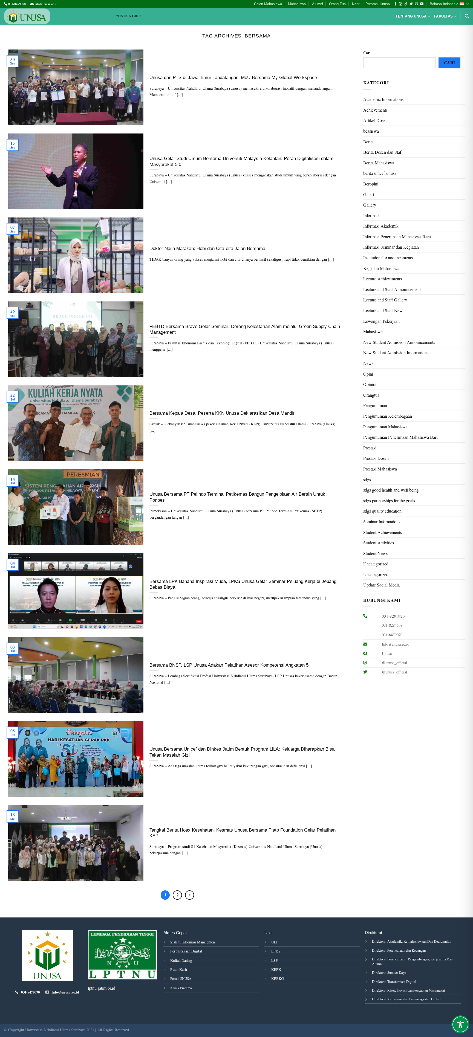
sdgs (367, 479)
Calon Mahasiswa (268, 4)
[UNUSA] (27, 16)
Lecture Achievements (382, 278)
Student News (375, 553)
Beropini (370, 184)
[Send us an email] (416, 4)
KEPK (276, 969)
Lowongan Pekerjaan (381, 321)
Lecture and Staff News (383, 310)
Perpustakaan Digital (186, 951)
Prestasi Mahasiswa (380, 469)
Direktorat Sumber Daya (389, 972)
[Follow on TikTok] (406, 4)
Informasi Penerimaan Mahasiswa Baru (397, 236)
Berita (368, 141)
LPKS (276, 951)
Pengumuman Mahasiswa (385, 426)
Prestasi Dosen (376, 458)
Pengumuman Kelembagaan (387, 416)
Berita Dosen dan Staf (382, 152)
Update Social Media (381, 585)
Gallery (369, 205)
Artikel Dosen (375, 120)
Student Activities (378, 542)
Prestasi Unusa (377, 4)
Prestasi (369, 448)
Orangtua (371, 395)
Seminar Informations (381, 521)
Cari (367, 53)
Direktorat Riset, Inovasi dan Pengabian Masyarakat (408, 990)
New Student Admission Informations (395, 352)
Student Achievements (382, 532)
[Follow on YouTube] (421, 4)
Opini (368, 374)
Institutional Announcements (388, 257)
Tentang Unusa (411, 16)
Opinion (370, 384)
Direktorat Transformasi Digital (394, 981)
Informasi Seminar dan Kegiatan (391, 247)
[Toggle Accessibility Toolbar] (460, 1024)
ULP (274, 942)
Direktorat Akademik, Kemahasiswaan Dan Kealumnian (411, 941)
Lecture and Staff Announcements (392, 289)
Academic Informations (383, 99)
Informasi (371, 215)
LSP (274, 960)
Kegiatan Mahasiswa (381, 268)
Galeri (368, 194)
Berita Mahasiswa (378, 162)
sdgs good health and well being (391, 490)
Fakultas (443, 16)
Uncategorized (375, 564)
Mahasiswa (297, 4)
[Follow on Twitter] (411, 4)
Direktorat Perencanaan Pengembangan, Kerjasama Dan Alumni (412, 961)
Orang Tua (337, 4)
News (368, 363)
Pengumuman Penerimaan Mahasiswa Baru (401, 437)
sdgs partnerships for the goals (389, 500)
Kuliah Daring (181, 960)
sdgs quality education (382, 511)
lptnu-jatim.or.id (101, 988)
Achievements (375, 110)
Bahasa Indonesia (444, 4)
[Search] (467, 16)
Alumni (317, 4)
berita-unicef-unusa (379, 173)
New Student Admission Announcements (399, 342)
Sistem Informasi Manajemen (192, 942)
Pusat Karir (179, 969)
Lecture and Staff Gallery (385, 300)
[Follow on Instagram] (400, 4)
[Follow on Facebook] (395, 4)
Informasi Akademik (381, 226)
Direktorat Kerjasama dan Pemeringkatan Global (406, 999)
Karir (355, 4)
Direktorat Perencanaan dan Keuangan (399, 950)
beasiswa (371, 131)
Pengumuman (375, 405)
